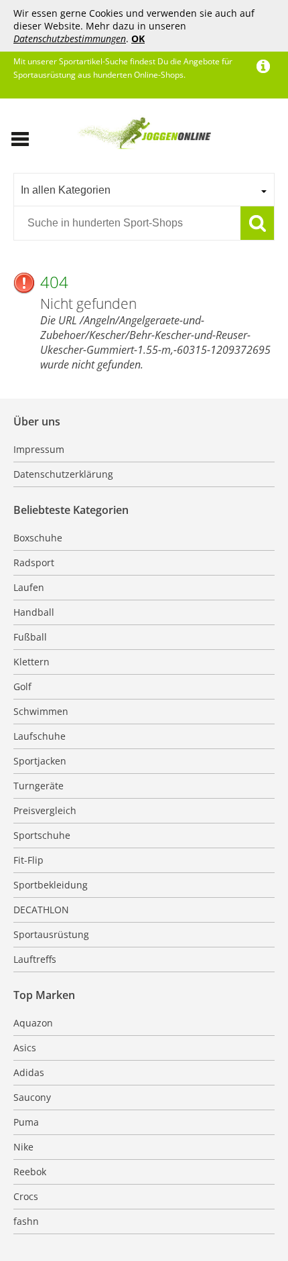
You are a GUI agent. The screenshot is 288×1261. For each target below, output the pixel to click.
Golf (22, 686)
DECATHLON (41, 909)
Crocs (25, 1196)
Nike (23, 1146)
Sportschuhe (41, 835)
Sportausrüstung (51, 934)
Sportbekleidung (50, 884)
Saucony (32, 1097)
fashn (26, 1221)
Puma (26, 1122)
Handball (33, 612)
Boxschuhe (37, 537)
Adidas (28, 1072)
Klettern (31, 661)
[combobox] (144, 189)
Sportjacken (39, 760)
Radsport (33, 562)
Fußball (30, 636)
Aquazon (33, 1022)
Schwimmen (40, 711)
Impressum (38, 449)
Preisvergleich (44, 810)
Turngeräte (38, 785)
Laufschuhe (39, 736)
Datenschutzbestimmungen (69, 38)
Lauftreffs (34, 959)
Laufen (28, 587)
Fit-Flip (28, 860)
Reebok (29, 1171)
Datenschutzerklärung (63, 474)
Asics (24, 1047)
